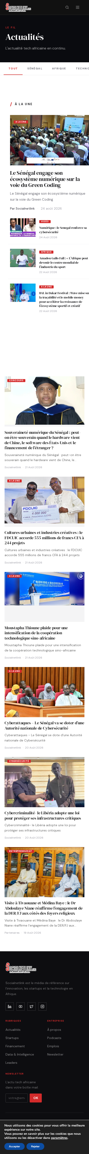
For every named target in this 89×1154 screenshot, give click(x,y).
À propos (54, 1030)
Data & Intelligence (19, 1054)
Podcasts (54, 1038)
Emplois (53, 1046)
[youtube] (20, 1006)
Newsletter (55, 1054)
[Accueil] (18, 7)
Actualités (13, 1030)
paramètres (59, 1138)
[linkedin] (9, 1006)
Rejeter (35, 1146)
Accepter (14, 1146)
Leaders (11, 1063)
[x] (31, 1006)
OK (35, 1098)
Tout (13, 68)
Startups (12, 1038)
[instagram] (42, 1006)
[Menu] (78, 7)
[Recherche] (67, 7)
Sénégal (34, 68)
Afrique (59, 68)
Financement (15, 1046)
